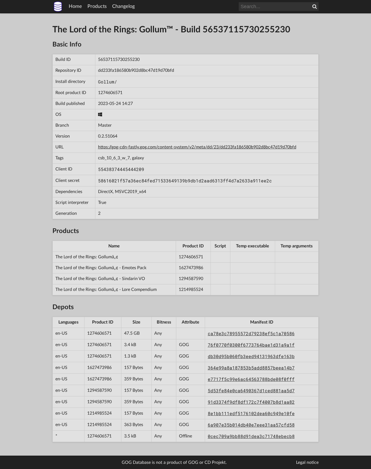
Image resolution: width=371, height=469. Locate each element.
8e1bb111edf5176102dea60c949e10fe (251, 413)
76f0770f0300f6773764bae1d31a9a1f (251, 345)
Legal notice (307, 462)
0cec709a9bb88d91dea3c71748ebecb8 (251, 436)
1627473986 (191, 268)
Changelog (123, 6)
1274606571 (110, 93)
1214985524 (191, 289)
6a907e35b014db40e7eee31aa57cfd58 (251, 425)
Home (75, 6)
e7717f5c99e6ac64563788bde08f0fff (251, 379)
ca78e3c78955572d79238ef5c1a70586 (251, 333)
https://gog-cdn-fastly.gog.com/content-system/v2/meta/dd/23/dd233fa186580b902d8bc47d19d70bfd (197, 147)
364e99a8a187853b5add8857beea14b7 (251, 368)
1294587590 (191, 279)
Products (97, 6)
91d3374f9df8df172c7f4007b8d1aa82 (251, 402)
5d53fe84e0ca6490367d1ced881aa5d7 (251, 390)
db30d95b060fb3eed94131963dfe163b (251, 356)
